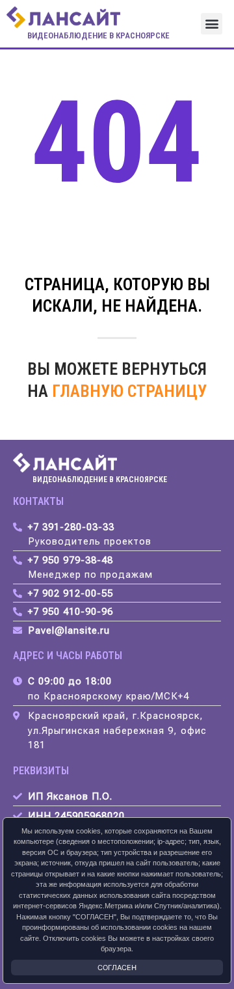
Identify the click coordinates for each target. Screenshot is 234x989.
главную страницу (129, 391)
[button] (211, 23)
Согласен (117, 967)
